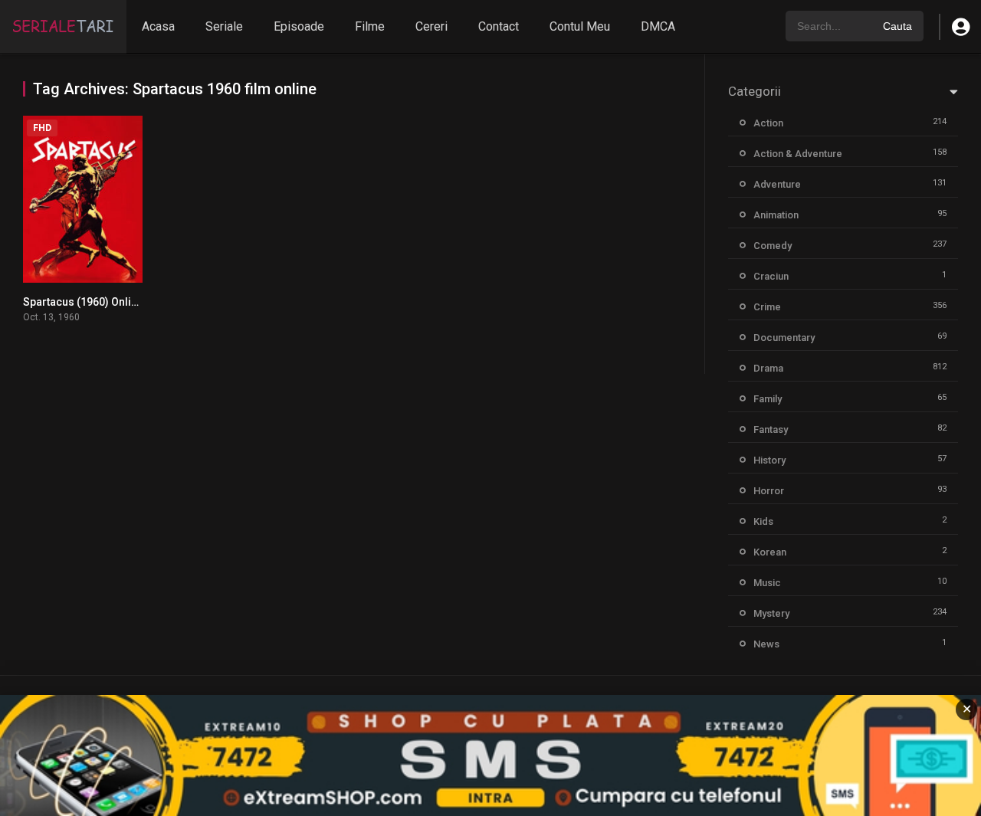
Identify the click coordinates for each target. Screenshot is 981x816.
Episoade (299, 26)
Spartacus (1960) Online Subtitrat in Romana (133, 302)
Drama (768, 368)
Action (768, 123)
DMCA (658, 26)
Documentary (784, 337)
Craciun (771, 276)
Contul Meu (580, 26)
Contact (498, 26)
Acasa (158, 26)
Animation (776, 215)
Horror (768, 490)
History (769, 460)
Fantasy (770, 429)
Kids (763, 521)
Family (767, 399)
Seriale (224, 26)
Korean (769, 552)
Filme (370, 26)
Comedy (772, 245)
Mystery (771, 613)
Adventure (777, 184)
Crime (767, 307)
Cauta (897, 26)
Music (767, 582)
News (766, 644)
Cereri (431, 26)
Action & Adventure (797, 153)
